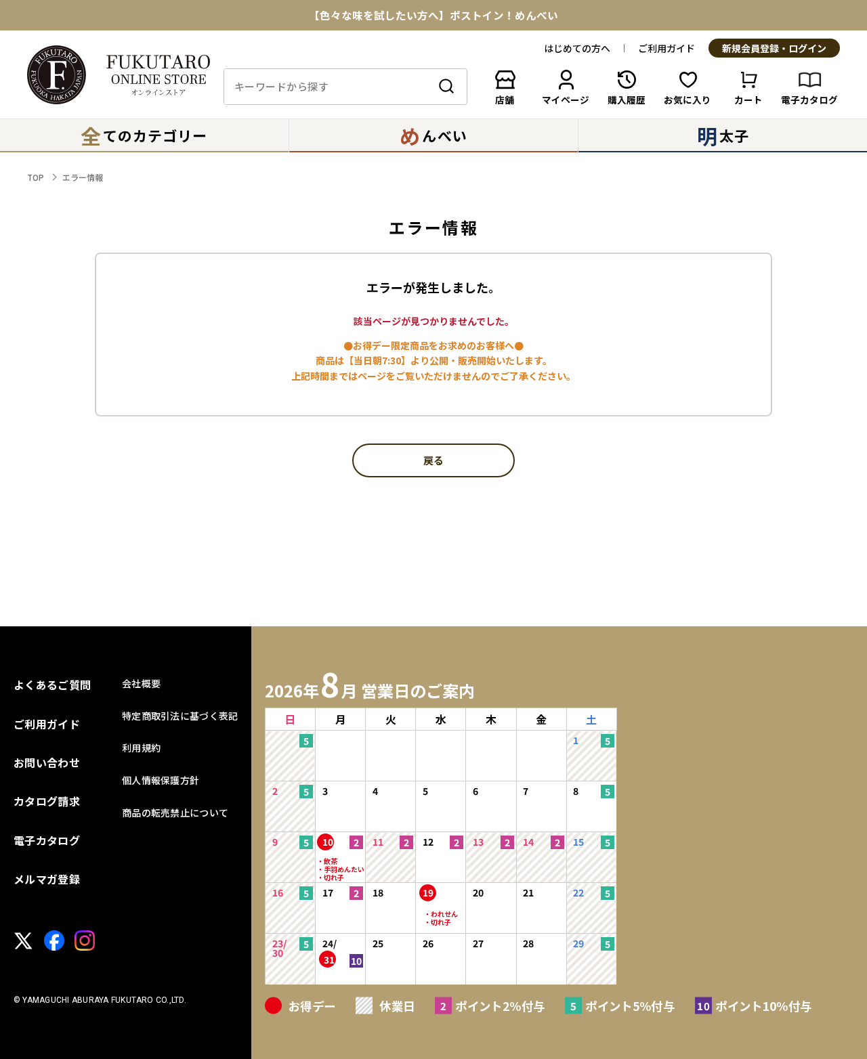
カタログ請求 (47, 801)
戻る (433, 461)
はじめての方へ (577, 48)
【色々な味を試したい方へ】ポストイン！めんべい (433, 15)
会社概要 (141, 683)
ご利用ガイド (666, 48)
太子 (723, 135)
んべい (433, 135)
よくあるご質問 (52, 684)
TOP (35, 177)
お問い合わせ (47, 762)
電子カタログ (47, 840)
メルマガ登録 (47, 879)
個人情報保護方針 (160, 780)
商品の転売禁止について (175, 812)
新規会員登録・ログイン (774, 48)
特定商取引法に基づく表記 (180, 715)
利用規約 (141, 747)
